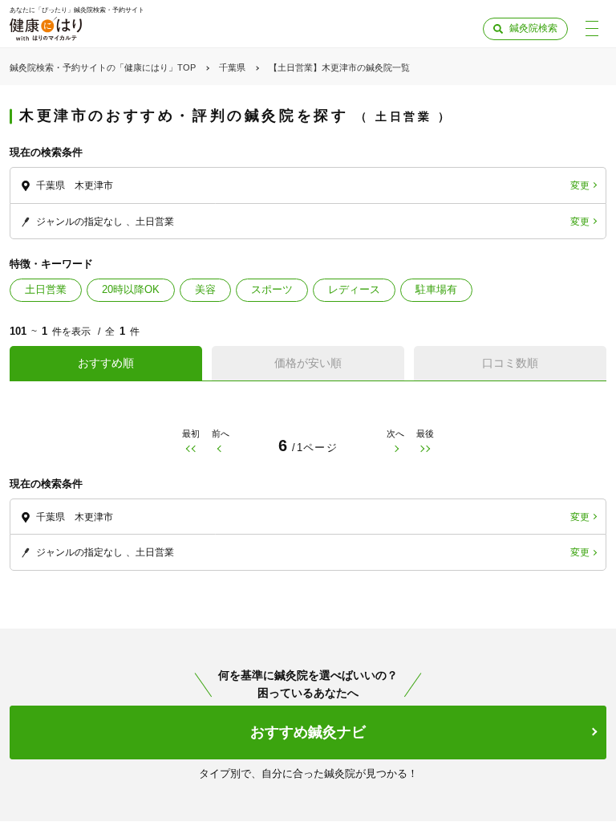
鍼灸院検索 (533, 28)
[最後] (425, 449)
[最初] (190, 449)
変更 (580, 185)
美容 (205, 289)
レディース (354, 289)
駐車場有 (436, 289)
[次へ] (396, 449)
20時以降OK (131, 289)
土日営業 (46, 289)
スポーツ (272, 289)
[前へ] (220, 449)
